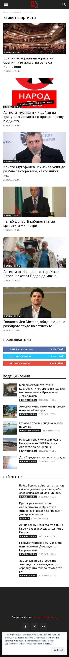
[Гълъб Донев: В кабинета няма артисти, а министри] (34, 202)
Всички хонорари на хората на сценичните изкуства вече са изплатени (28, 62)
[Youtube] (43, 626)
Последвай (57, 349)
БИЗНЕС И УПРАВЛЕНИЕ (30, 431)
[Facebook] (25, 626)
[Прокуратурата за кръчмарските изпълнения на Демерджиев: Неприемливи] (10, 547)
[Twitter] (34, 626)
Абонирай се (56, 363)
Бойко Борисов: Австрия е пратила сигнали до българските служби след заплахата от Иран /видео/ (41, 489)
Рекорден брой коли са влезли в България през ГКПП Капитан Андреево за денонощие (40, 443)
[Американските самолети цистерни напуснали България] (10, 411)
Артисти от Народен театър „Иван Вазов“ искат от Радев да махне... (31, 274)
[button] (5, 4)
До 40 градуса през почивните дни (42, 457)
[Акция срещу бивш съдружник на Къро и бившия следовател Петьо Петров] (10, 529)
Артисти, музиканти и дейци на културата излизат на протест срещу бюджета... (33, 117)
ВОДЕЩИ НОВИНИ (12, 52)
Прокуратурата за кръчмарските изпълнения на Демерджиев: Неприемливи (40, 546)
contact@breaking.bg (45, 617)
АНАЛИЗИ (24, 518)
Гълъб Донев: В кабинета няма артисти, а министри (29, 223)
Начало (7, 12)
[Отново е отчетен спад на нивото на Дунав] (10, 428)
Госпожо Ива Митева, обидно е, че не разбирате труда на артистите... (34, 324)
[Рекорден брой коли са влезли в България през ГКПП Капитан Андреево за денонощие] (10, 444)
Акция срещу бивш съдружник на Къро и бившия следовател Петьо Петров (41, 528)
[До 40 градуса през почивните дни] (10, 462)
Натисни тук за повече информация (36, 643)
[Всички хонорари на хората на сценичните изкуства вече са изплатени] (34, 38)
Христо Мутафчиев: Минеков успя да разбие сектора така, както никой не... (34, 171)
